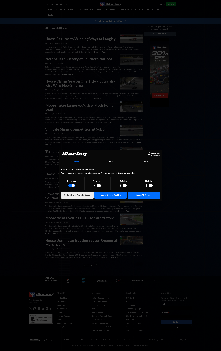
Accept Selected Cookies (110, 195)
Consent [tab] (76, 162)
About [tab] (145, 162)
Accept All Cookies (143, 195)
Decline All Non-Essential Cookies (77, 195)
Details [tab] (110, 162)
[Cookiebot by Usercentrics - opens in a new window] (150, 154)
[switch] (97, 185)
